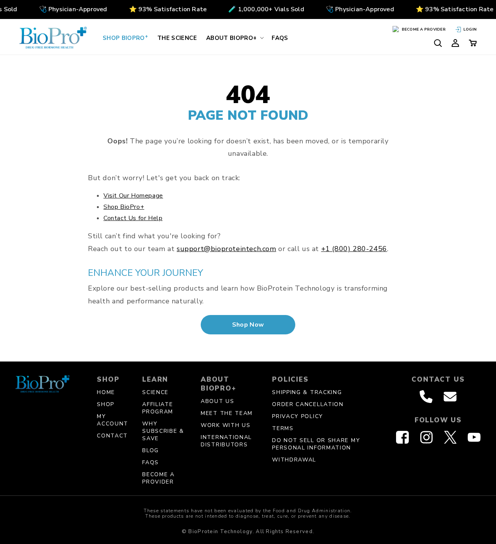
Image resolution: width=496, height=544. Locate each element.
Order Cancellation (308, 404)
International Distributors (226, 441)
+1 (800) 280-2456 (354, 248)
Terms (283, 428)
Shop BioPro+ (123, 207)
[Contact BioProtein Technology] (450, 396)
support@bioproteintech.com (226, 248)
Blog (150, 450)
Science (155, 392)
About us (217, 401)
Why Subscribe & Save (163, 431)
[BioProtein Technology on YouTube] (474, 437)
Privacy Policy (297, 416)
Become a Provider (158, 478)
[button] (234, 37)
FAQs (150, 462)
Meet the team (227, 413)
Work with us (225, 425)
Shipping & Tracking (307, 392)
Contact (112, 435)
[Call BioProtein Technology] (426, 396)
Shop (105, 404)
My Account (112, 420)
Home (106, 392)
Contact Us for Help (132, 218)
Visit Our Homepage (133, 195)
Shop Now (248, 324)
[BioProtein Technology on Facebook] (402, 437)
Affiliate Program (157, 408)
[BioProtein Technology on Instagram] (426, 437)
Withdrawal (294, 459)
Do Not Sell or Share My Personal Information (316, 444)
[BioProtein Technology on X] (450, 437)
